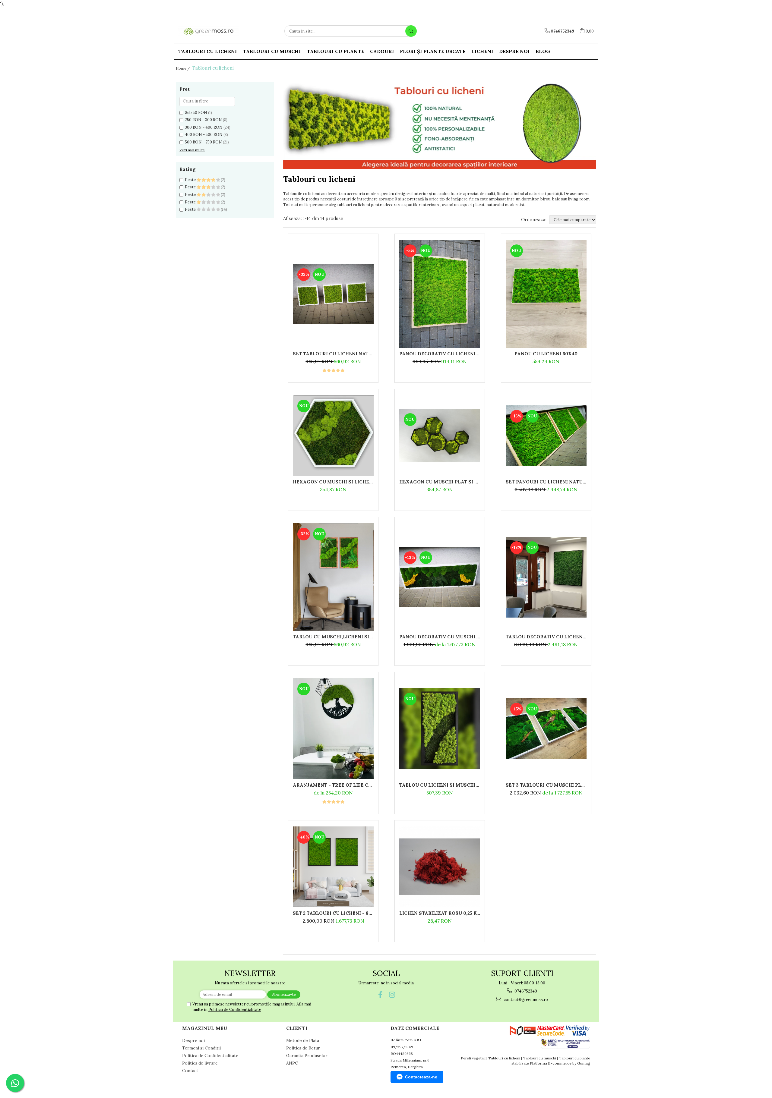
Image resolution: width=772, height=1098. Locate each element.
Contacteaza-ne (421, 1076)
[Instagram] (392, 994)
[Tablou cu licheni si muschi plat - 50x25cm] (439, 728)
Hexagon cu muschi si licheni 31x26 (333, 482)
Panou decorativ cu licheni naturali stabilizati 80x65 (439, 354)
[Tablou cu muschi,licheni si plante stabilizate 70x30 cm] (333, 577)
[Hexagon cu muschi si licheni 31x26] (333, 435)
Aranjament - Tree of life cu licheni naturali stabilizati (333, 785)
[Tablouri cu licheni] (439, 125)
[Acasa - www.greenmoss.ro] (208, 31)
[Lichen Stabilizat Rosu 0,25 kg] (439, 866)
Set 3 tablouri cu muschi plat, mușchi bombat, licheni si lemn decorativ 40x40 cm (546, 785)
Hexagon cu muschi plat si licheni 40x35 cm (439, 482)
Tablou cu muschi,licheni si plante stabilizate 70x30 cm (333, 637)
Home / (183, 68)
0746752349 (525, 991)
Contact (190, 1070)
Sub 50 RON (196, 112)
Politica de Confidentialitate (234, 1009)
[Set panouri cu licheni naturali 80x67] (546, 435)
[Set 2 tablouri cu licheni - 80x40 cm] (333, 866)
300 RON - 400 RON (204, 127)
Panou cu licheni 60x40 (545, 354)
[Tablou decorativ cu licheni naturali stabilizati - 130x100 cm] (546, 577)
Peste (191, 179)
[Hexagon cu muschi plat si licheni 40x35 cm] (439, 436)
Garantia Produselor (306, 1055)
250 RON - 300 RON (203, 119)
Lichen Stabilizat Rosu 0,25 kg (439, 913)
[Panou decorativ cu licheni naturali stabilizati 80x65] (439, 294)
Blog (543, 51)
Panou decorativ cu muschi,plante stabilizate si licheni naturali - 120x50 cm (439, 637)
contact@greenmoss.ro (525, 999)
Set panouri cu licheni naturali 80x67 (546, 482)
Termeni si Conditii (201, 1048)
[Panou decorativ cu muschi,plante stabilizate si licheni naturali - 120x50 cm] (439, 577)
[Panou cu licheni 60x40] (546, 294)
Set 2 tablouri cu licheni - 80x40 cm (333, 913)
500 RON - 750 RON (203, 142)
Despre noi (514, 51)
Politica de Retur (303, 1048)
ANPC (292, 1063)
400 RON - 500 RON (204, 134)
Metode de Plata (302, 1040)
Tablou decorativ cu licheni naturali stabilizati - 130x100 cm (546, 637)
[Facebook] (380, 994)
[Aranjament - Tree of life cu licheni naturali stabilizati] (333, 728)
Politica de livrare (200, 1063)
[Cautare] (411, 31)
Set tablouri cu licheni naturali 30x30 (333, 354)
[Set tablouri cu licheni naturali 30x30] (333, 294)
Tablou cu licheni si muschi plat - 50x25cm (439, 785)
